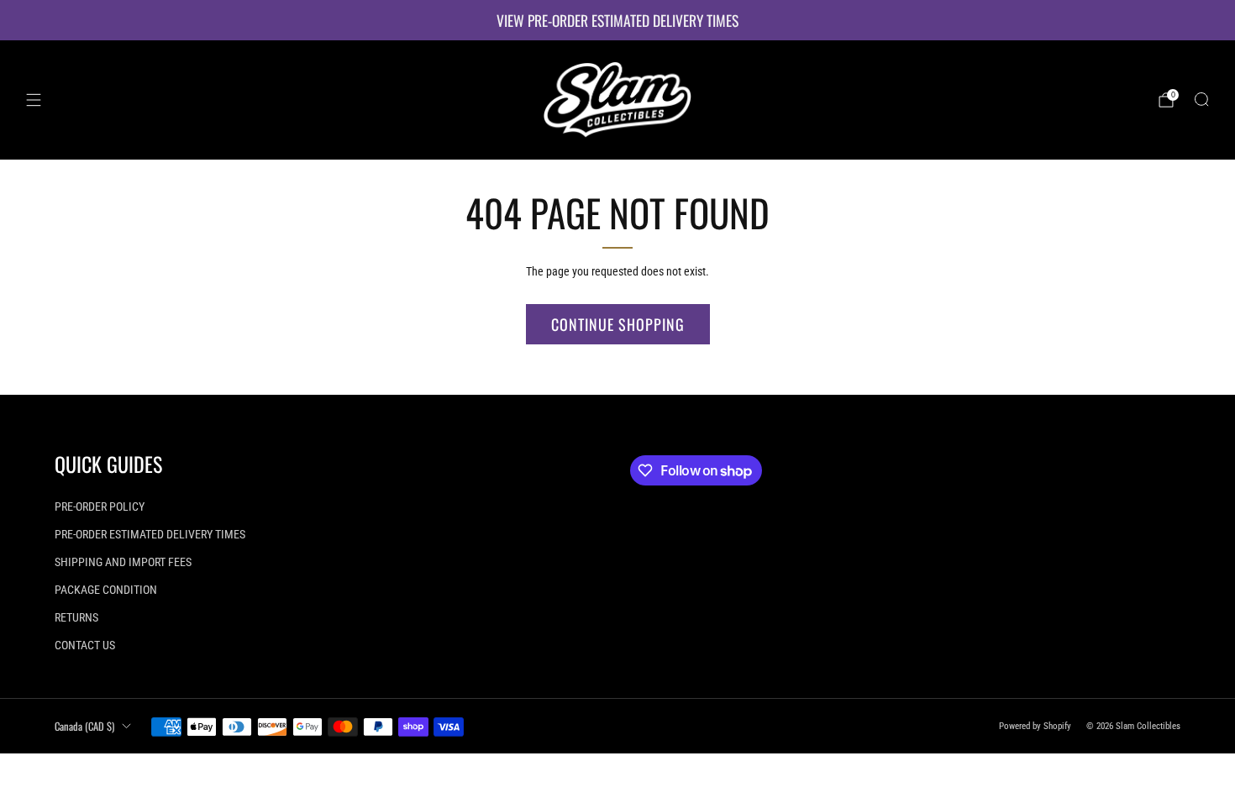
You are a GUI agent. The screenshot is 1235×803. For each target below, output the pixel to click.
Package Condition (106, 589)
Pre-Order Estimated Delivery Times (150, 534)
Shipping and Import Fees (123, 562)
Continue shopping (618, 324)
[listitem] (617, 20)
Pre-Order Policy (100, 506)
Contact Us (85, 645)
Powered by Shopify (1035, 726)
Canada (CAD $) (84, 726)
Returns (76, 617)
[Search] (1201, 99)
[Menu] (33, 100)
